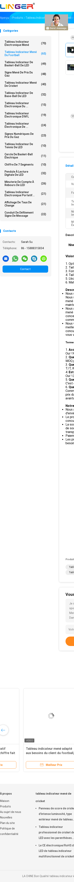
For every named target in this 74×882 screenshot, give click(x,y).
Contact (25, 269)
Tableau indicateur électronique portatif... (25, 194)
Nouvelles (6, 817)
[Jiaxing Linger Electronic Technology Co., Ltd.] (17, 6)
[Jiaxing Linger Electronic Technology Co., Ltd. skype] (34, 258)
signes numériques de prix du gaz (25, 135)
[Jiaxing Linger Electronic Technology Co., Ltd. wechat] (25, 258)
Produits (5, 806)
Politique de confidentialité (9, 831)
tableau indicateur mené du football (25, 53)
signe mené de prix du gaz (25, 74)
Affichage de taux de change (25, 204)
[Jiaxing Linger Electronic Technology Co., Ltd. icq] (43, 258)
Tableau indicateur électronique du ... (25, 105)
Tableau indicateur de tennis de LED (25, 146)
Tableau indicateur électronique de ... (25, 125)
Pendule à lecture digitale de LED (25, 173)
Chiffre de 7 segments (25, 164)
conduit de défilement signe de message (25, 214)
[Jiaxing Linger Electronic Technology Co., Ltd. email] (6, 258)
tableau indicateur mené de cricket (25, 84)
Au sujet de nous (10, 812)
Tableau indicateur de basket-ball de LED (25, 64)
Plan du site (7, 823)
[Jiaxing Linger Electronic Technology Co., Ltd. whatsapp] (15, 258)
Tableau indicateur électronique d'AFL (25, 115)
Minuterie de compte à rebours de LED (25, 183)
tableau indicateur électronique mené (25, 43)
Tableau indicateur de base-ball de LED (25, 94)
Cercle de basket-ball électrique (25, 156)
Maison (4, 800)
